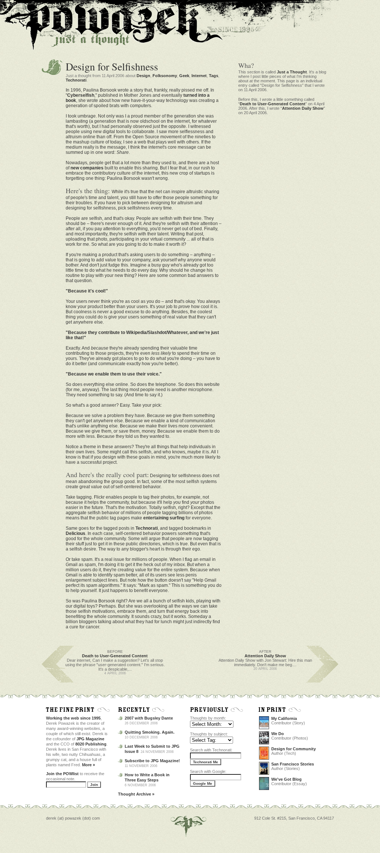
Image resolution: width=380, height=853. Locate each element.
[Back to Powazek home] (102, 32)
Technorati (76, 80)
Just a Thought (292, 72)
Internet (199, 75)
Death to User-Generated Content (272, 104)
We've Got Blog (286, 779)
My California (284, 718)
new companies (87, 168)
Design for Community (293, 749)
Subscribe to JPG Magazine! (152, 760)
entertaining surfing (163, 517)
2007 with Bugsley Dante (149, 718)
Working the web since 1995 (73, 718)
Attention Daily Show (303, 108)
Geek (184, 75)
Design (143, 75)
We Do (277, 733)
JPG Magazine (90, 739)
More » (88, 765)
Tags (213, 75)
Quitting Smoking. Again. (149, 732)
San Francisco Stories (292, 764)
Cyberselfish (80, 95)
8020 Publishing (91, 744)
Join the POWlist (62, 773)
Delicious (75, 533)
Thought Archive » (136, 794)
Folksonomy (165, 75)
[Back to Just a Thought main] (66, 45)
